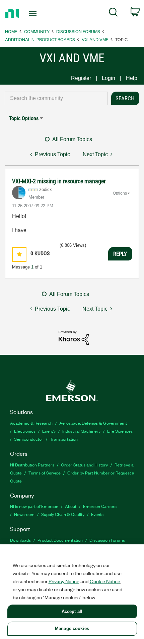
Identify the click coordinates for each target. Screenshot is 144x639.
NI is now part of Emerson (34, 506)
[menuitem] (113, 13)
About (70, 506)
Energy (49, 431)
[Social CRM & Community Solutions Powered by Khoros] (74, 337)
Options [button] (120, 193)
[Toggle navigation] (34, 14)
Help (131, 78)
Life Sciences (120, 431)
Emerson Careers (100, 506)
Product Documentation (60, 540)
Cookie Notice (105, 581)
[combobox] (56, 98)
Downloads (20, 540)
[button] (19, 254)
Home (11, 31)
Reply (120, 253)
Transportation (64, 439)
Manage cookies (72, 628)
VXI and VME (95, 39)
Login (108, 78)
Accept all (72, 611)
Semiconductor (28, 439)
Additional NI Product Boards (40, 39)
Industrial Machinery (81, 431)
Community (37, 31)
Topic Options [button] (24, 118)
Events (97, 514)
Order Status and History (84, 464)
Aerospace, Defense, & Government (93, 423)
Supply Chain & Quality (62, 514)
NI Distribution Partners (32, 464)
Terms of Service (44, 472)
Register (81, 78)
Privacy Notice (64, 581)
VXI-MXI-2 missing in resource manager (58, 181)
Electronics (24, 431)
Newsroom (24, 514)
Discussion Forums (78, 31)
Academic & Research (31, 423)
